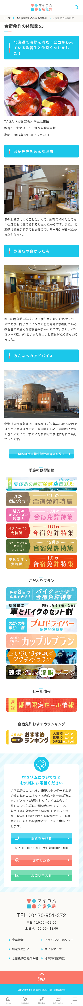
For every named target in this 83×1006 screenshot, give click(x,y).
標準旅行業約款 (54, 958)
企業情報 (18, 940)
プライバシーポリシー (58, 940)
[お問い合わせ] (58, 1000)
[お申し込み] (25, 1000)
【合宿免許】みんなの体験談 (31, 18)
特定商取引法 (21, 949)
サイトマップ (53, 949)
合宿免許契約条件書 (25, 958)
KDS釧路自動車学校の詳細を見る (41, 454)
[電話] (41, 1000)
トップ (6, 18)
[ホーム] (8, 1000)
